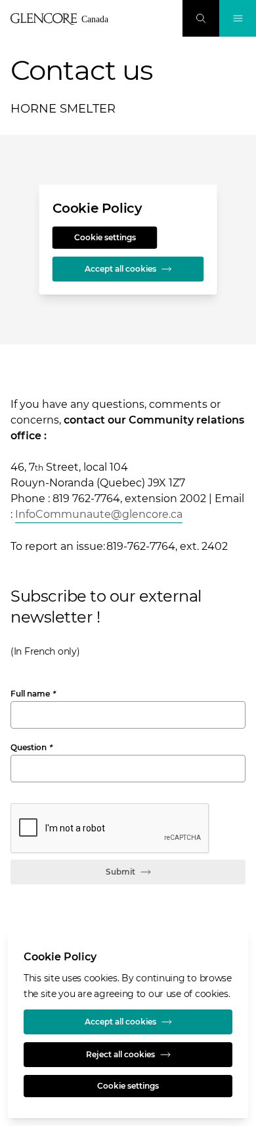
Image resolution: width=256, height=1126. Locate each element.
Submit (120, 872)
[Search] (200, 18)
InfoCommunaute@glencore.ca (98, 514)
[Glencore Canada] (63, 19)
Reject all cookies (120, 1054)
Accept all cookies (120, 269)
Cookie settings (105, 237)
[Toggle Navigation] (237, 18)
